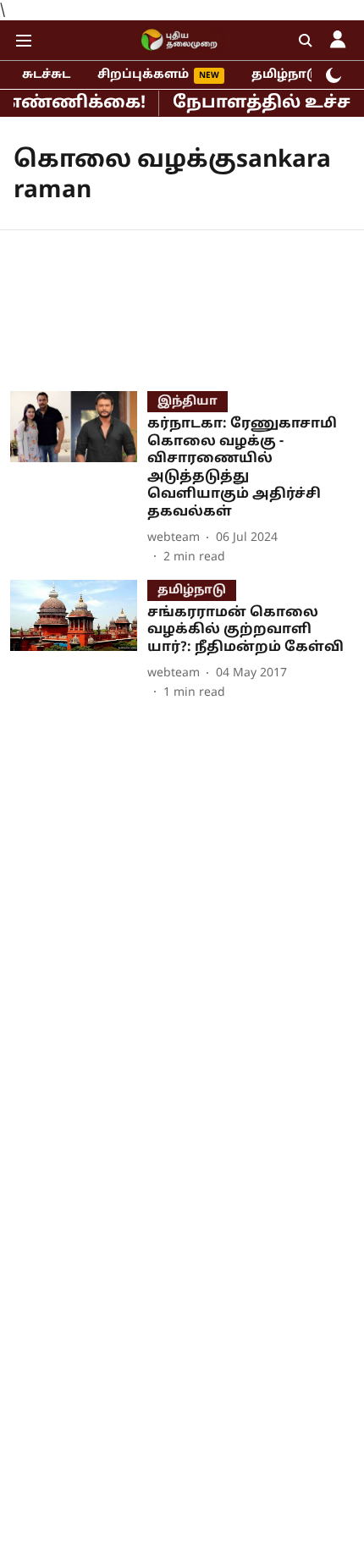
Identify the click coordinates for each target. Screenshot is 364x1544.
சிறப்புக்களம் (143, 75)
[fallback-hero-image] (78, 478)
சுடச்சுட (46, 75)
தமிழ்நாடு (285, 75)
